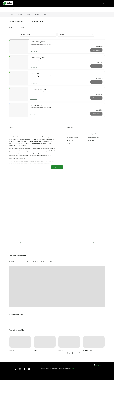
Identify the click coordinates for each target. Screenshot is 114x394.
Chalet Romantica (39, 353)
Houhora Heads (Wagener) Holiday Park (69, 353)
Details (20, 14)
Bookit (72, 368)
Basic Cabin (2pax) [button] (37, 42)
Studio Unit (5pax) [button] (37, 105)
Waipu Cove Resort (88, 353)
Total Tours (12, 353)
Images (28, 14)
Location (36, 14)
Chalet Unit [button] (34, 73)
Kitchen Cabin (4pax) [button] (38, 89)
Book (12, 14)
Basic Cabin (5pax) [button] (37, 58)
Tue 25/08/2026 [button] (25, 34)
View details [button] (33, 51)
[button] (76, 34)
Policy (44, 14)
